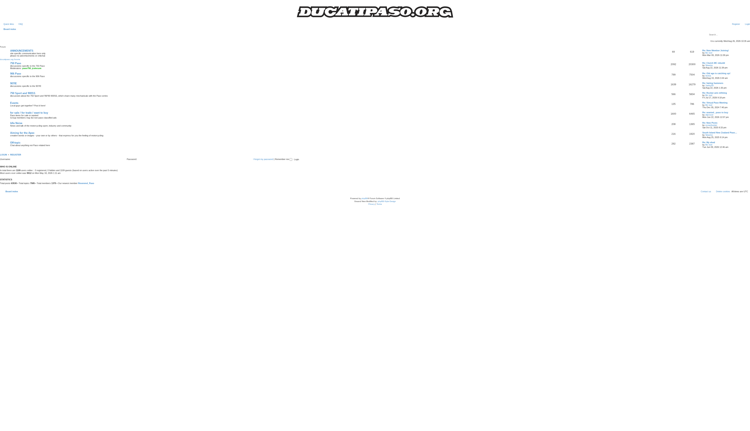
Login (3, 155)
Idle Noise (16, 123)
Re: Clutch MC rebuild (713, 63)
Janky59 (709, 85)
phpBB (365, 198)
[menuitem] (19, 24)
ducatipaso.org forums (10, 59)
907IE (13, 83)
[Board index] (375, 12)
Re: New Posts (709, 123)
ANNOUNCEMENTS (21, 50)
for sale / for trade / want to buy (29, 112)
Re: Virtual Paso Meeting (715, 102)
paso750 (26, 68)
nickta (708, 76)
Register (15, 155)
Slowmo (709, 65)
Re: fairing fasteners (712, 83)
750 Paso (15, 63)
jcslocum (36, 68)
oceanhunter (711, 125)
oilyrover (709, 115)
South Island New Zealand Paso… (719, 132)
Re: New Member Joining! (715, 50)
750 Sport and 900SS (22, 93)
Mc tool (708, 53)
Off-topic (15, 142)
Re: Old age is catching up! (716, 73)
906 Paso (15, 73)
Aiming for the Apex (22, 132)
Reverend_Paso (86, 183)
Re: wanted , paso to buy (715, 112)
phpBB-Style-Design (387, 201)
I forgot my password (263, 159)
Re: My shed (708, 142)
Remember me (282, 159)
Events (14, 102)
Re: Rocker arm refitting (714, 93)
